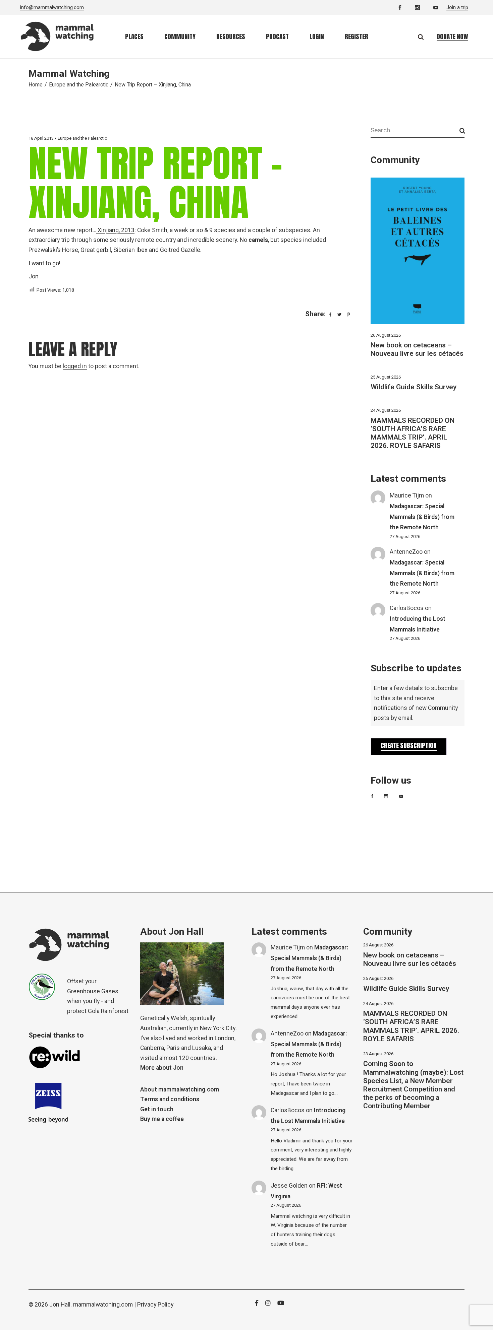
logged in (75, 366)
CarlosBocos (407, 608)
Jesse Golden (289, 1186)
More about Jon (161, 1068)
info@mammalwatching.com (52, 7)
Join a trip (457, 7)
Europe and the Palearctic (78, 85)
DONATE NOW (452, 36)
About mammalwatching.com (179, 1089)
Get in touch (156, 1109)
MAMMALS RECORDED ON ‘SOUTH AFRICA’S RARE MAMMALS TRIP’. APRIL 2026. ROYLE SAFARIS (412, 433)
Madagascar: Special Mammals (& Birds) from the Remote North (422, 517)
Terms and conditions (169, 1099)
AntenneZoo (406, 552)
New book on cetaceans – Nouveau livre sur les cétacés (417, 349)
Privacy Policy (155, 1305)
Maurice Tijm (407, 495)
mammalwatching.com (103, 1305)
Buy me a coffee (162, 1119)
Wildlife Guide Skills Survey (413, 387)
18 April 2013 (41, 138)
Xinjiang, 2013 (115, 230)
